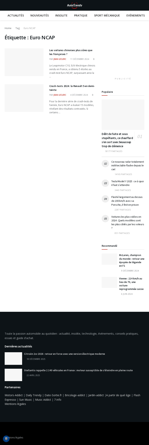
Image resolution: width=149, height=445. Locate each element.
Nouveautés (39, 15)
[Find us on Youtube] (11, 429)
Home (8, 28)
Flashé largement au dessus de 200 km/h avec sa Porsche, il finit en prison (127, 200)
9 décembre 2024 (130, 270)
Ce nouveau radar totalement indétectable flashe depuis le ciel (127, 165)
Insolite (61, 15)
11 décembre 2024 (79, 59)
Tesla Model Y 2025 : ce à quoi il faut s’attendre (127, 183)
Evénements (135, 15)
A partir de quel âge (118, 395)
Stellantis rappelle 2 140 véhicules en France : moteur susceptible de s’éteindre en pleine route (78, 370)
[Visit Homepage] (74, 5)
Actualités (16, 15)
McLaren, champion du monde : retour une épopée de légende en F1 (131, 260)
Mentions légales (15, 404)
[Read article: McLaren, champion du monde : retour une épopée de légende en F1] (109, 259)
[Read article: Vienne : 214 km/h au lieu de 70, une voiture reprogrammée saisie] (109, 282)
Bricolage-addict (75, 395)
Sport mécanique (107, 15)
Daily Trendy (34, 395)
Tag (18, 28)
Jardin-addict (96, 395)
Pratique (80, 15)
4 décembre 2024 (79, 95)
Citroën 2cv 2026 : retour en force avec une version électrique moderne (64, 354)
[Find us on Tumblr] (16, 429)
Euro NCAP (30, 28)
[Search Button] (142, 5)
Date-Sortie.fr (53, 395)
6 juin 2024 (127, 294)
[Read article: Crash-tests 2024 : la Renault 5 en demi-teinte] (24, 98)
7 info (57, 399)
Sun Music (25, 399)
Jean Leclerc (60, 59)
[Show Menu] (6, 5)
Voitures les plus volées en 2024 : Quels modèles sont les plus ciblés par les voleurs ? (127, 222)
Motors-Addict (14, 395)
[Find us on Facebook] (6, 429)
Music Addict (43, 399)
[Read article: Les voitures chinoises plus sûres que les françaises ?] (24, 62)
